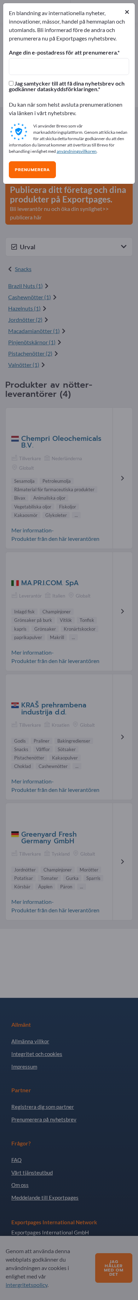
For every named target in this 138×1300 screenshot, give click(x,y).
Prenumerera (32, 170)
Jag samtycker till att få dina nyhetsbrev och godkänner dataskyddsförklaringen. (67, 86)
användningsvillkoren (77, 151)
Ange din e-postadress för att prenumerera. (63, 52)
